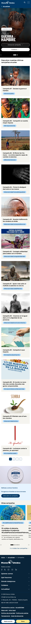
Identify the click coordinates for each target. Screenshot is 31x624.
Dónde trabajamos (8, 581)
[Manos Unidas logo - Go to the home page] (8, 3)
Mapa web (4, 610)
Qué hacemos (6, 577)
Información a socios (8, 607)
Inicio (3, 557)
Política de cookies (22, 613)
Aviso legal (12, 610)
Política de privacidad (8, 613)
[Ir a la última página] (20, 459)
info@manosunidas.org (8, 597)
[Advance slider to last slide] (1, 55)
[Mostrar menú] (28, 2)
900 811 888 (5, 602)
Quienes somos (7, 574)
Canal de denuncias (17, 616)
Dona (22, 621)
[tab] (12, 544)
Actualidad (6, 6)
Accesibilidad (19, 607)
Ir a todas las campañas (18, 548)
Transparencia (5, 616)
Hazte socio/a (8, 621)
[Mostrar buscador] (24, 2)
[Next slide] (30, 55)
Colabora (4, 585)
